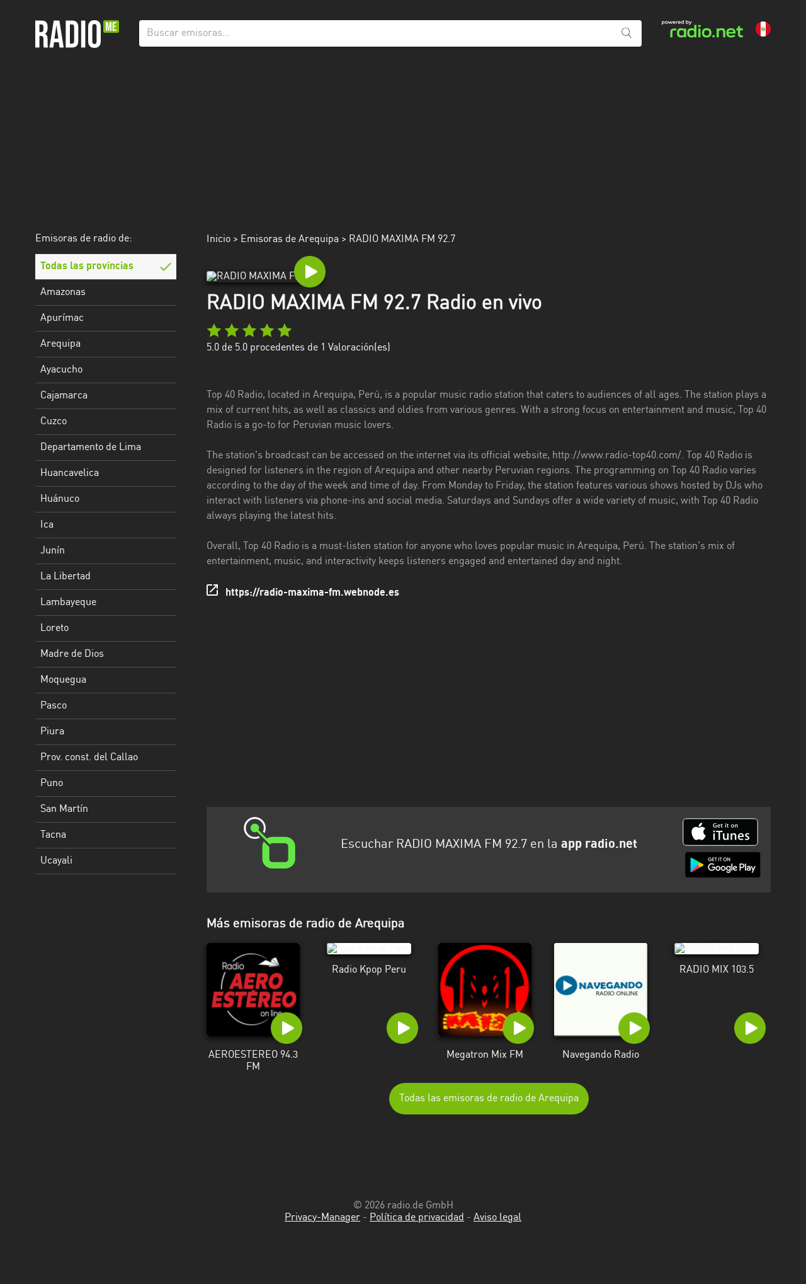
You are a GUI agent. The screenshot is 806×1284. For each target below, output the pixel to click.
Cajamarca (64, 396)
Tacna (53, 835)
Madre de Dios (72, 654)
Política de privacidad (417, 1218)
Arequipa (60, 344)
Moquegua (63, 680)
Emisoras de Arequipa (290, 239)
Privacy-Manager (322, 1218)
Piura (52, 732)
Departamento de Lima (90, 447)
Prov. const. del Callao (89, 758)
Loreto (54, 628)
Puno (51, 783)
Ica (47, 525)
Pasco (53, 706)
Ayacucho (61, 370)
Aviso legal (497, 1218)
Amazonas (63, 292)
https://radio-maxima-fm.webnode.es (312, 593)
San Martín (64, 809)
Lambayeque (68, 603)
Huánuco (59, 499)
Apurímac (62, 318)
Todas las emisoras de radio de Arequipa (489, 1099)
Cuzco (53, 422)
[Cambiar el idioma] (763, 29)
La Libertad (65, 577)
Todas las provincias (86, 267)
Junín (52, 551)
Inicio (218, 239)
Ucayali (56, 861)
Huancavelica (69, 473)
